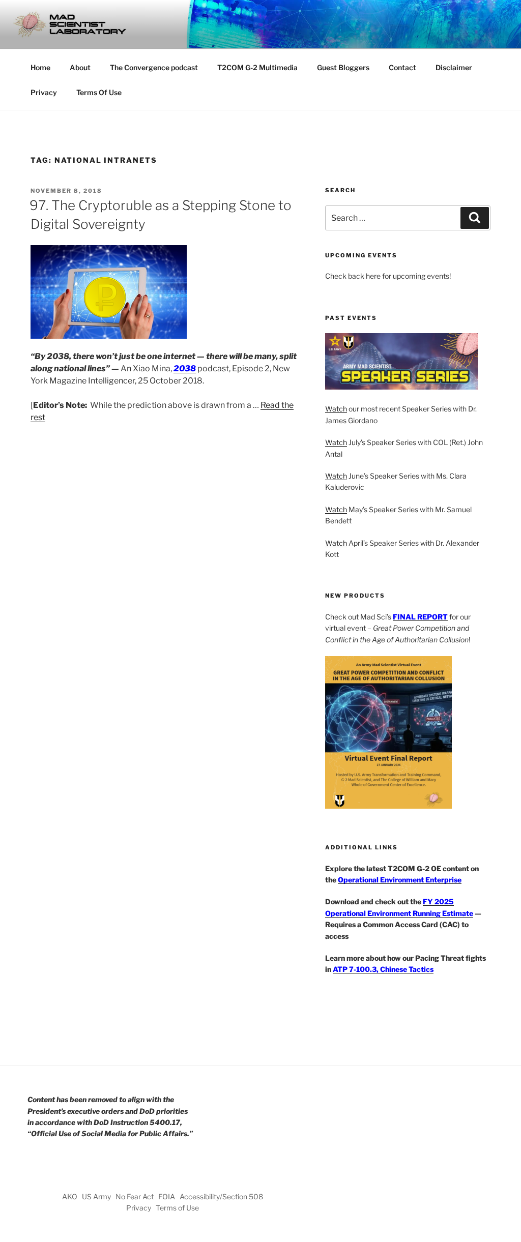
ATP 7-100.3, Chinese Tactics (383, 969)
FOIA (166, 1196)
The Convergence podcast (154, 67)
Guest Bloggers (343, 67)
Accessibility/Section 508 (221, 1196)
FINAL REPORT (420, 616)
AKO (69, 1196)
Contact (402, 67)
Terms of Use (177, 1207)
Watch (336, 408)
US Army (96, 1196)
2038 (184, 368)
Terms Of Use (99, 92)
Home (40, 67)
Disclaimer (454, 67)
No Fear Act (134, 1196)
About (80, 67)
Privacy (44, 92)
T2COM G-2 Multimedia (257, 67)
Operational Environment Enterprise (399, 879)
